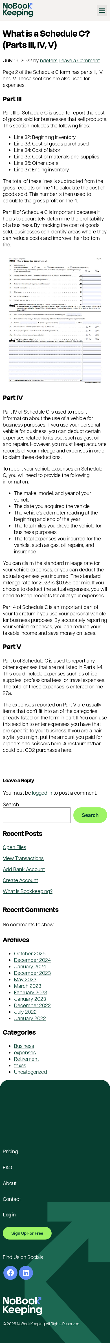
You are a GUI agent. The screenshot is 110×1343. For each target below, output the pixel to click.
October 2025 (29, 953)
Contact (12, 1199)
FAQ (7, 1167)
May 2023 (25, 979)
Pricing (10, 1151)
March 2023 (27, 985)
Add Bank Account (24, 869)
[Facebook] (10, 1273)
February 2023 (30, 992)
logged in (42, 792)
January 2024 (30, 966)
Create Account (20, 880)
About (10, 1183)
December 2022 (32, 1005)
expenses (45, 768)
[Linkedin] (26, 1273)
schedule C (70, 768)
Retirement (26, 1058)
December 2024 (32, 960)
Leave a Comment (79, 60)
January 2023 (30, 998)
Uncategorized (46, 761)
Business (24, 1045)
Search (11, 804)
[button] (102, 10)
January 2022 (30, 1018)
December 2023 (32, 972)
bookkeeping (17, 768)
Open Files (14, 847)
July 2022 (25, 1011)
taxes (92, 768)
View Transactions (23, 858)
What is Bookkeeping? (27, 891)
